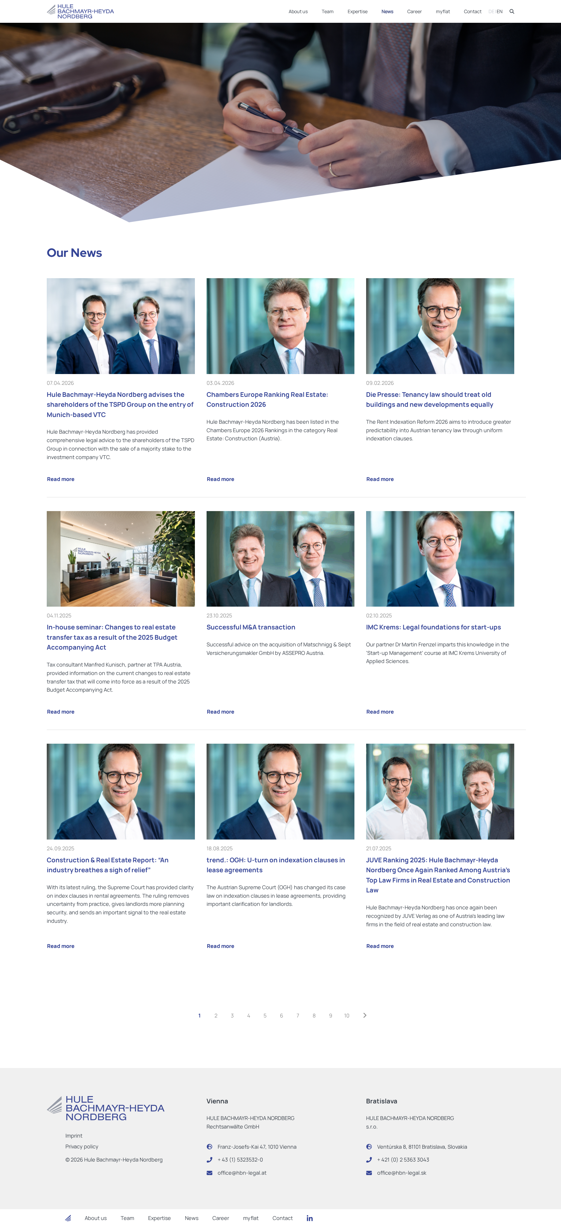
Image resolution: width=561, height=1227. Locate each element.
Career (414, 11)
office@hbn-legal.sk (401, 1172)
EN (500, 11)
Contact (473, 11)
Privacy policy (81, 1146)
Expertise (358, 11)
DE (491, 11)
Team (328, 11)
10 (346, 1015)
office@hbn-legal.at (242, 1172)
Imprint (73, 1135)
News (387, 11)
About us (298, 11)
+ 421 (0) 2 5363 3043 (403, 1159)
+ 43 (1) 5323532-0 (240, 1159)
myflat (443, 11)
